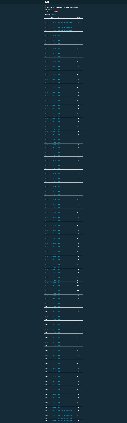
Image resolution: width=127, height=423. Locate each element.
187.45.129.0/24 (53, 19)
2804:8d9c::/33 (53, 27)
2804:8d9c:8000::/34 (53, 136)
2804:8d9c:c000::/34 (53, 30)
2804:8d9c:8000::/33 (53, 22)
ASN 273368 (59, 32)
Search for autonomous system (48, 9)
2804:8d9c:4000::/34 (53, 142)
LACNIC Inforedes (53, 14)
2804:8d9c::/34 (53, 51)
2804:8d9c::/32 (53, 25)
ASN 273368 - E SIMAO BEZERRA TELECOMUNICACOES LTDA (65, 19)
